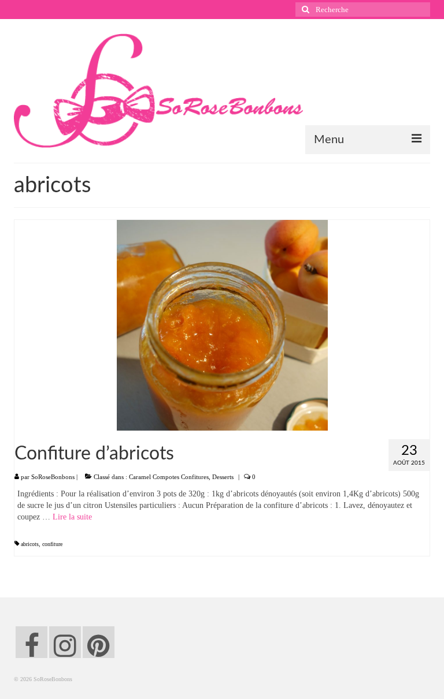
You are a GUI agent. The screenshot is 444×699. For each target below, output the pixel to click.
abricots (30, 544)
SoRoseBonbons (53, 476)
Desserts (223, 476)
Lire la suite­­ (72, 517)
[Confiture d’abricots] (222, 324)
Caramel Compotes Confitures (169, 476)
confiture (52, 544)
